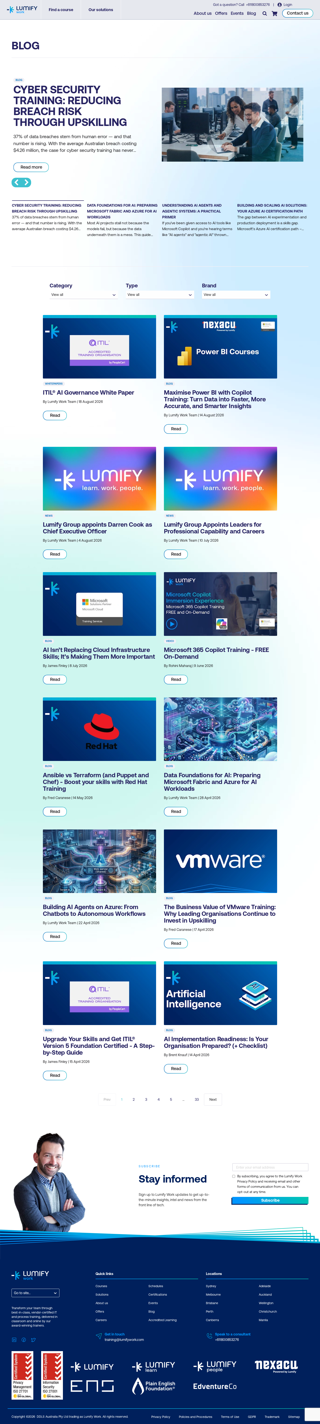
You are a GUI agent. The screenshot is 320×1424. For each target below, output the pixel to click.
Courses (101, 1286)
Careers (101, 1320)
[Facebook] (23, 1339)
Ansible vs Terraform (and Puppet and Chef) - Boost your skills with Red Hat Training (96, 782)
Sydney (211, 1286)
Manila (263, 1320)
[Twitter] (33, 1339)
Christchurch (268, 1311)
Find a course (61, 9)
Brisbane (212, 1303)
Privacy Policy (160, 1417)
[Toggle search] (265, 13)
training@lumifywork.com (124, 1340)
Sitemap (294, 1417)
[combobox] (14, 1293)
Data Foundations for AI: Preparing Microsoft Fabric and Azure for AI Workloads (212, 782)
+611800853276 (258, 5)
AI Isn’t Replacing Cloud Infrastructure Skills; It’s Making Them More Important (99, 653)
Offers (221, 13)
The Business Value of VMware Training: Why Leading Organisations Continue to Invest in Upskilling (220, 913)
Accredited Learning (162, 1320)
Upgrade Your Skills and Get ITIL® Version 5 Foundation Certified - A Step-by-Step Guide (99, 1045)
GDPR (252, 1417)
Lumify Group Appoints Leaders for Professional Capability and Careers (214, 528)
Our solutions (101, 9)
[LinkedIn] (14, 1339)
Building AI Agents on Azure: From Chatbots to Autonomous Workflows (94, 910)
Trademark (272, 1417)
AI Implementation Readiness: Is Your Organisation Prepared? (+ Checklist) (216, 1042)
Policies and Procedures (195, 1417)
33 (197, 1099)
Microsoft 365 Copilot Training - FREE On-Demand (216, 653)
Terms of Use (230, 1417)
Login (287, 5)
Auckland (265, 1294)
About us (203, 13)
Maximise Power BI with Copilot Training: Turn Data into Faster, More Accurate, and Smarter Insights (215, 399)
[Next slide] (26, 182)
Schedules (155, 1286)
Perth (209, 1311)
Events (237, 13)
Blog (251, 13)
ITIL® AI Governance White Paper (88, 392)
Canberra (212, 1320)
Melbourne (213, 1294)
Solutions (102, 1294)
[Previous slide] (16, 182)
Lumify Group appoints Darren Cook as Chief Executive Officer (97, 528)
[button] (47, 221)
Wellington (266, 1303)
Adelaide (265, 1286)
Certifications (157, 1294)
